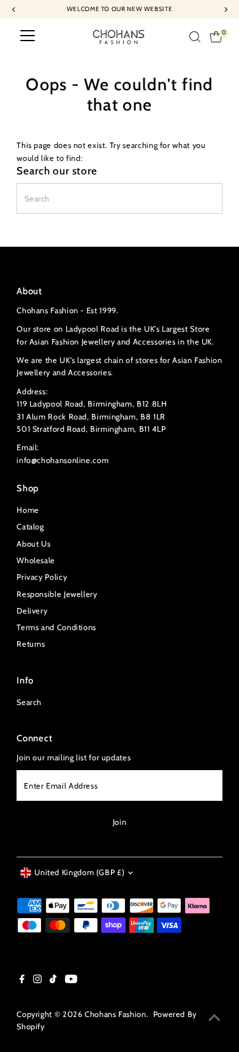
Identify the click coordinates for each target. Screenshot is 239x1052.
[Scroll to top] (214, 1018)
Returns (31, 644)
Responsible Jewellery (57, 594)
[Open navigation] (28, 36)
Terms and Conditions (56, 627)
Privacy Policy (42, 577)
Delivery (32, 610)
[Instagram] (37, 981)
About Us (33, 543)
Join (120, 822)
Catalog (30, 526)
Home (28, 510)
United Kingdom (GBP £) (79, 872)
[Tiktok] (53, 981)
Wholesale (36, 560)
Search (29, 702)
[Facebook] (22, 981)
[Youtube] (71, 981)
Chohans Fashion (115, 1014)
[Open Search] (194, 36)
